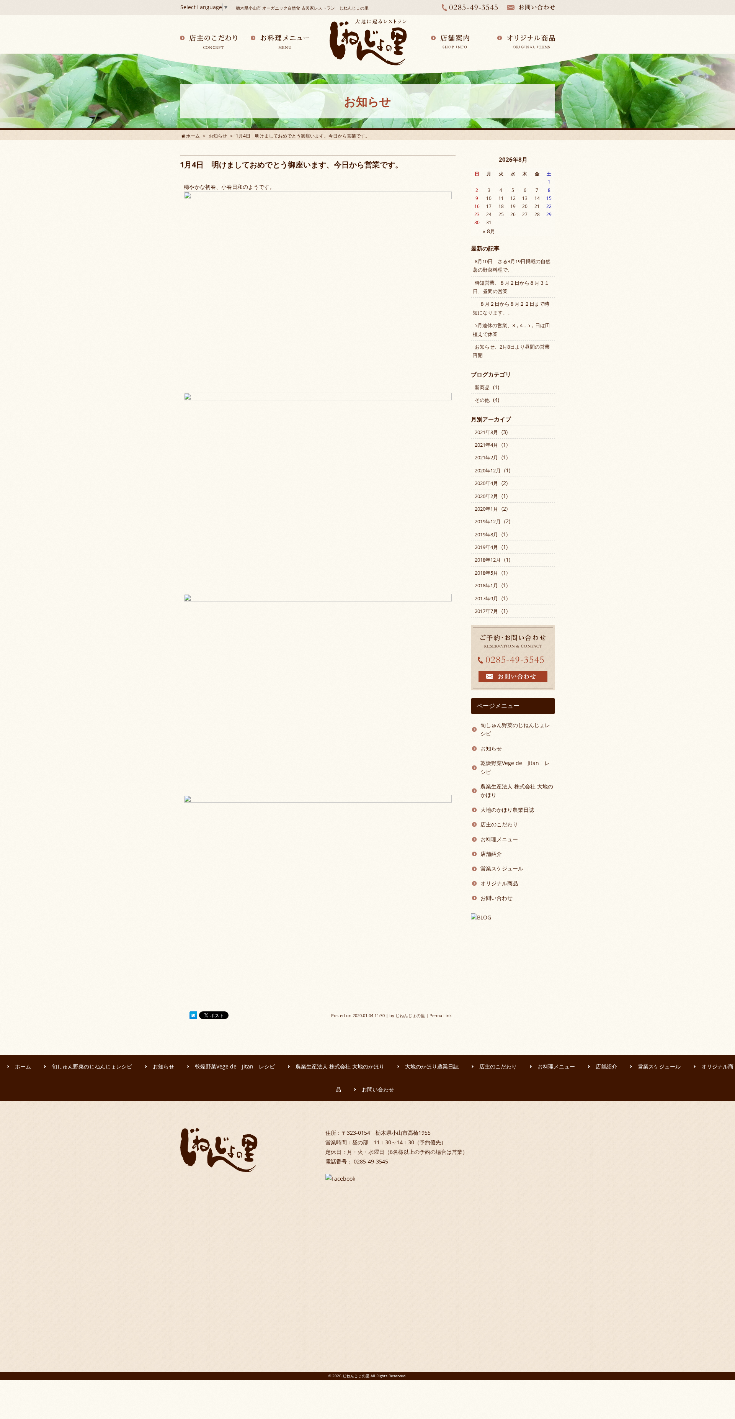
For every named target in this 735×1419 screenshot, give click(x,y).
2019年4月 (486, 547)
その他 (482, 400)
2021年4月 (486, 444)
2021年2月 (486, 457)
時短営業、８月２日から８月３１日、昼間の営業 (511, 287)
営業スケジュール (501, 868)
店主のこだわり (499, 824)
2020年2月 (486, 496)
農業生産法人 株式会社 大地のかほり (516, 790)
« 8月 (489, 231)
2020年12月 (488, 470)
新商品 (482, 387)
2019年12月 (488, 521)
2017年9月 (486, 598)
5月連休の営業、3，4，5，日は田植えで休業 (511, 329)
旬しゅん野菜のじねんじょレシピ (515, 729)
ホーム (23, 1066)
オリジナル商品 (499, 883)
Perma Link (441, 1015)
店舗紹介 (491, 853)
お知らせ (491, 748)
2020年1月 (486, 508)
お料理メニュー (499, 839)
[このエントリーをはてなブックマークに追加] (193, 1015)
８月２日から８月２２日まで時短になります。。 (511, 308)
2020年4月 (486, 483)
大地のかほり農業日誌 (507, 809)
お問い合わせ (496, 897)
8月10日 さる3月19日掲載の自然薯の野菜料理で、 (511, 265)
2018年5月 (486, 572)
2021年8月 (486, 432)
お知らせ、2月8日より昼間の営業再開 (511, 351)
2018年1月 (486, 585)
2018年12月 (488, 559)
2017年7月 (486, 611)
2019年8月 (486, 534)
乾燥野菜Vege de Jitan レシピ (515, 767)
